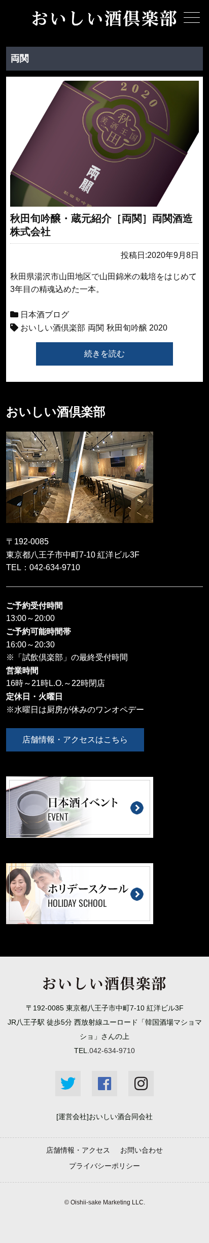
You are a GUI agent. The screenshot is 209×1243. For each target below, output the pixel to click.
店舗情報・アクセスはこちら (75, 739)
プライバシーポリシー (104, 1166)
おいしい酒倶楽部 (52, 327)
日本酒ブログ (44, 314)
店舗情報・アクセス (78, 1150)
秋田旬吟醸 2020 (137, 327)
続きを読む (104, 353)
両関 (96, 327)
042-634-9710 (54, 567)
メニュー (192, 17)
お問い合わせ (141, 1150)
